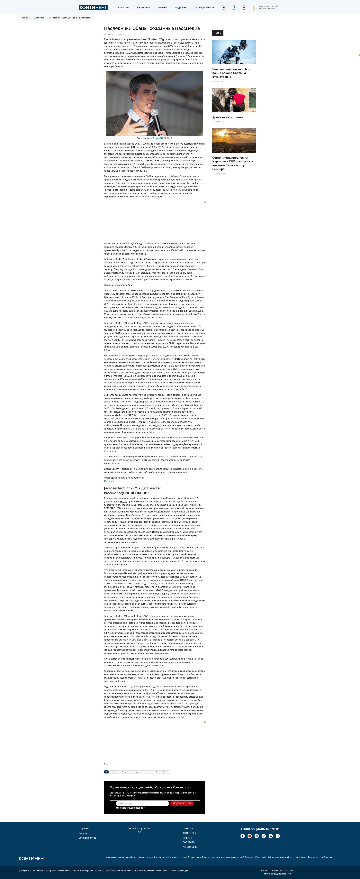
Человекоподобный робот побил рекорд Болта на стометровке (231, 72)
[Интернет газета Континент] (32, 859)
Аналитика (143, 7)
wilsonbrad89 (157, 138)
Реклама (83, 833)
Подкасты (181, 7)
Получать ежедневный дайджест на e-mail (268, 7)
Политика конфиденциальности (276, 874)
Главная (24, 18)
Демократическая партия (144, 772)
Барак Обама (115, 772)
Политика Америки (162, 772)
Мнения (162, 7)
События (123, 7)
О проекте (84, 828)
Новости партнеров (139, 828)
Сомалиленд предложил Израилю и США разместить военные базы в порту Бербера (232, 163)
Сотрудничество (87, 837)
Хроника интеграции (227, 117)
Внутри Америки (127, 772)
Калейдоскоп (203, 7)
